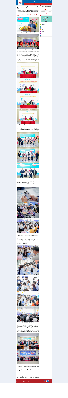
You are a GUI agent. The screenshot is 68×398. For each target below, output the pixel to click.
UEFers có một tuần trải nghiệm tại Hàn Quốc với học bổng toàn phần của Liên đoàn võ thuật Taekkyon (28, 372)
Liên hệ (47, 0)
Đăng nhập (50, 0)
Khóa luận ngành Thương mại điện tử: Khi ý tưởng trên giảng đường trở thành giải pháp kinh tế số (27, 376)
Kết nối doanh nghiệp (43, 13)
